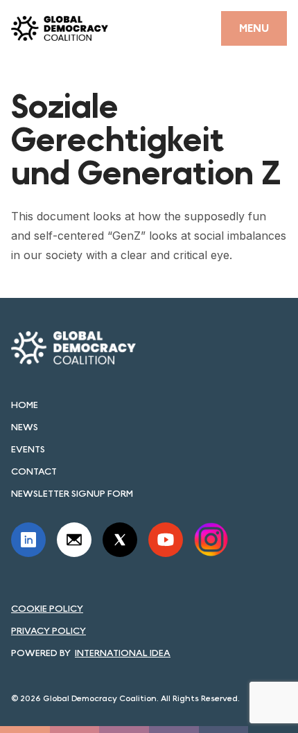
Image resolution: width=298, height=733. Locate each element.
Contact (34, 471)
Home (24, 404)
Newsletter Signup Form (72, 493)
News (24, 427)
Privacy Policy (48, 630)
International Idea (122, 652)
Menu (254, 28)
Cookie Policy (47, 608)
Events (28, 449)
